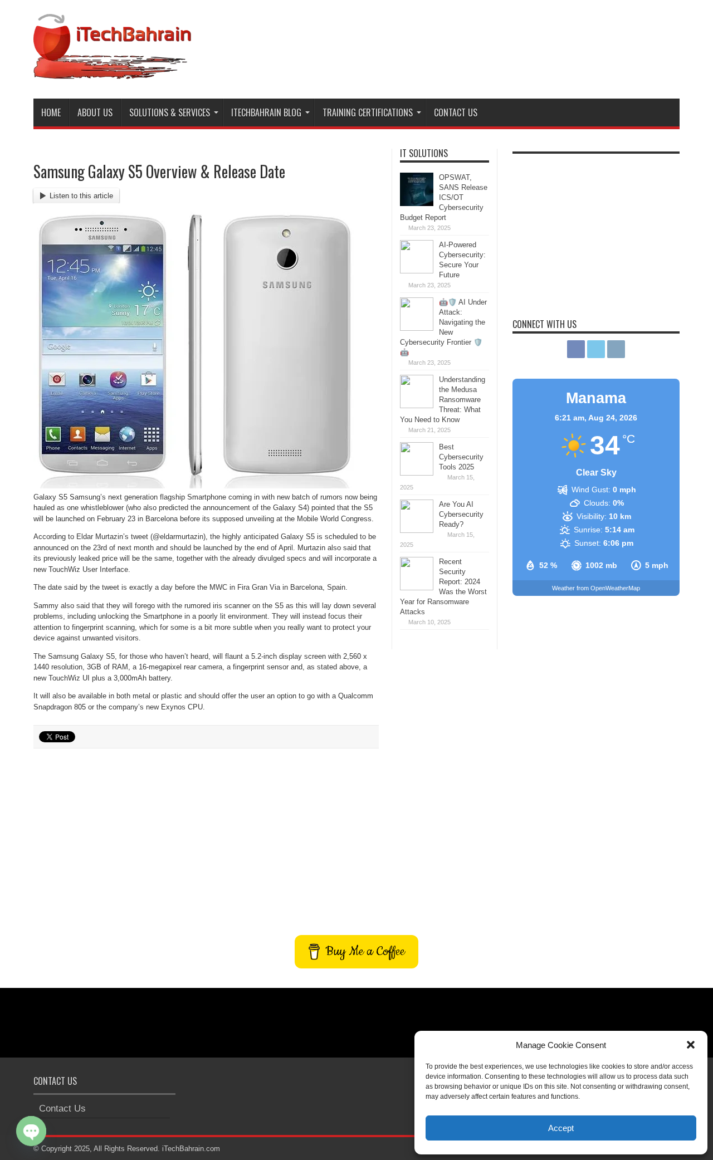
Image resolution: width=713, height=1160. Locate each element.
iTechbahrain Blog (266, 112)
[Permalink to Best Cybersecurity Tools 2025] (416, 473)
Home (51, 112)
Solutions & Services (169, 112)
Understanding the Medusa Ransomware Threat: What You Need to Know (442, 399)
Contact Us (455, 112)
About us (95, 112)
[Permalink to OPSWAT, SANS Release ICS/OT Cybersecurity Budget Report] (416, 203)
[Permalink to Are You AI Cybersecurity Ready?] (416, 530)
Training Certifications (368, 112)
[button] (690, 1044)
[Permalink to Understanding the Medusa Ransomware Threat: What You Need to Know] (416, 406)
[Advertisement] (477, 43)
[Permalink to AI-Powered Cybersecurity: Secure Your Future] (416, 271)
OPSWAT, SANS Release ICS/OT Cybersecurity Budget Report (443, 197)
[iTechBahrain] (112, 70)
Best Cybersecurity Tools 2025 (461, 457)
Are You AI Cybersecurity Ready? (461, 514)
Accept (561, 1128)
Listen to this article (81, 196)
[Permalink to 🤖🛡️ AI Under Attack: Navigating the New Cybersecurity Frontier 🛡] (416, 328)
